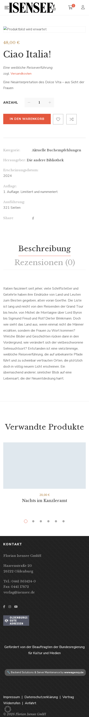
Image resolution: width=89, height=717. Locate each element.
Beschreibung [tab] (44, 248)
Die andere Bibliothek (45, 160)
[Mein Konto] (83, 8)
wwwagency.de (74, 672)
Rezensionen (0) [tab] (44, 262)
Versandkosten (21, 73)
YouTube (16, 606)
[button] (8, 709)
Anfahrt (30, 703)
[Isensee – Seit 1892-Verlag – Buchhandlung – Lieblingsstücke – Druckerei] (31, 7)
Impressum (11, 697)
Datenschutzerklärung (41, 697)
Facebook (54, 6)
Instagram (54, 9)
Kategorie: (11, 150)
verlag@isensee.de (19, 592)
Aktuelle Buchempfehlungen (56, 150)
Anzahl (10, 102)
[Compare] (71, 119)
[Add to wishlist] (58, 119)
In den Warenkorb (27, 119)
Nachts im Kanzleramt (44, 500)
